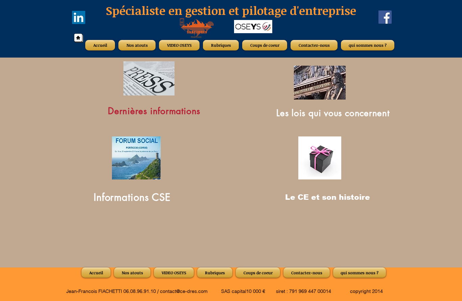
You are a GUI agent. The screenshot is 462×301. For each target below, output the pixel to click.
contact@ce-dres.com (184, 291)
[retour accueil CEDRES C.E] (78, 38)
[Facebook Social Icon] (385, 17)
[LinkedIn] (78, 17)
